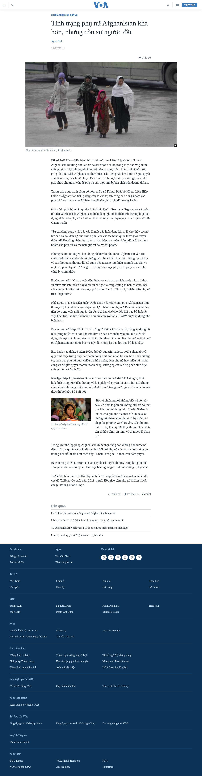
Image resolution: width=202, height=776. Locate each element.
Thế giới (14, 587)
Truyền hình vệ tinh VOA (24, 630)
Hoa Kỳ (60, 587)
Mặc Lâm (15, 612)
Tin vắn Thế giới (65, 636)
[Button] (145, 57)
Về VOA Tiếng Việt (20, 686)
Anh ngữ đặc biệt (65, 667)
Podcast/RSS (17, 562)
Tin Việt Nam (62, 556)
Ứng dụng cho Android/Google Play (75, 723)
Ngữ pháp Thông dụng (22, 661)
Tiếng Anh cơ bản (19, 655)
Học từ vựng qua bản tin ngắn (72, 661)
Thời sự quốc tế (63, 562)
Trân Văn (154, 605)
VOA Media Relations (68, 761)
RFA (105, 761)
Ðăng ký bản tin (18, 556)
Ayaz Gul (56, 41)
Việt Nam (15, 581)
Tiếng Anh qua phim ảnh (23, 667)
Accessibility (63, 767)
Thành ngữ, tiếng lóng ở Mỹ (71, 655)
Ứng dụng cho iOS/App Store (26, 723)
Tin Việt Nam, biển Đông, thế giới (28, 636)
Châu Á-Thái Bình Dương (64, 15)
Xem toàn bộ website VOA (24, 704)
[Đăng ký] (139, 557)
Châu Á (60, 581)
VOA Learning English (114, 667)
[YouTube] (177, 5)
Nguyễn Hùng (63, 605)
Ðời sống (107, 587)
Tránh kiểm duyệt (19, 742)
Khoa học (154, 581)
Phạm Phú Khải (110, 605)
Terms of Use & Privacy (115, 686)
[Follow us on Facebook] (104, 557)
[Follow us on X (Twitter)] (111, 557)
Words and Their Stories (115, 661)
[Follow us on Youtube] (118, 557)
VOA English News (20, 767)
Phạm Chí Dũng (64, 612)
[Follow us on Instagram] (125, 557)
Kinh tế (106, 581)
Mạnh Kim (16, 605)
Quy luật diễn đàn (65, 686)
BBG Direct (16, 761)
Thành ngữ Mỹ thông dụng (116, 655)
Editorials (107, 767)
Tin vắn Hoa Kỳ (111, 630)
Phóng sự (61, 630)
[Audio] (168, 5)
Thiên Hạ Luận (110, 612)
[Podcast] (132, 557)
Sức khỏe (154, 587)
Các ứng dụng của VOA (115, 723)
